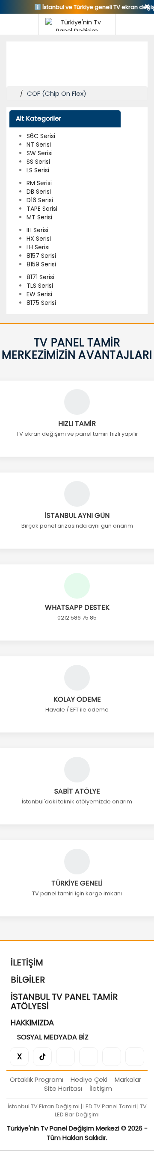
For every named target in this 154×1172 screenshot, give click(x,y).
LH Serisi (38, 247)
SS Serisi (38, 161)
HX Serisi (39, 238)
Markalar (128, 1079)
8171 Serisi (40, 277)
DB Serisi (39, 191)
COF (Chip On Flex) (56, 93)
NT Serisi (39, 144)
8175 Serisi (41, 302)
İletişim (100, 1088)
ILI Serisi (37, 230)
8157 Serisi (41, 255)
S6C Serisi (41, 136)
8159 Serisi (41, 264)
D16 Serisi (40, 200)
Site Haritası (63, 1088)
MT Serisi (39, 217)
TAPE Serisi (42, 208)
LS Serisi (38, 170)
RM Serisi (39, 183)
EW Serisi (39, 294)
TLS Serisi (40, 285)
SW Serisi (40, 153)
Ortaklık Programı (36, 1079)
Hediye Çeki (89, 1079)
